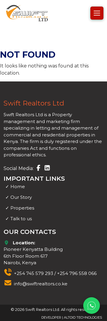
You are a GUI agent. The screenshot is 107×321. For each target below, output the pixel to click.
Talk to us (18, 218)
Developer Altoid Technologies (71, 317)
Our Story (18, 197)
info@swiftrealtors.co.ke (40, 284)
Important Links (34, 178)
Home (15, 186)
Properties (19, 208)
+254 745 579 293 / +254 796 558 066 (55, 273)
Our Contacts (30, 231)
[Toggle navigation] (96, 13)
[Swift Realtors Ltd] (27, 12)
